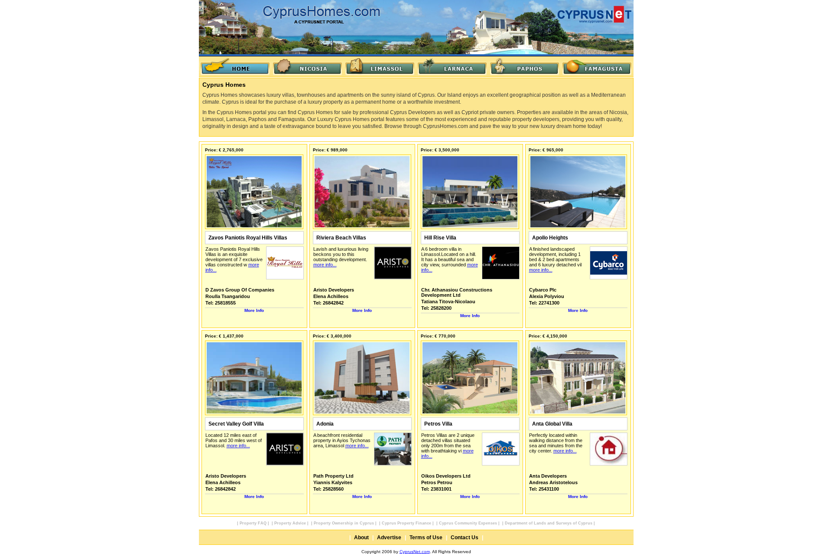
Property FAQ (253, 523)
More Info (254, 310)
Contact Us (464, 537)
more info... (325, 264)
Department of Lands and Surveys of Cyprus (548, 523)
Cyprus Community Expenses (468, 523)
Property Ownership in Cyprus (344, 523)
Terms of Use (426, 537)
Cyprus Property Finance (406, 523)
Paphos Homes (524, 66)
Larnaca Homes (452, 66)
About (361, 537)
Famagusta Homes (597, 66)
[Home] (235, 66)
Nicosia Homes (307, 66)
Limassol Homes (380, 66)
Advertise (389, 537)
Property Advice (290, 523)
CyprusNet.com (415, 551)
